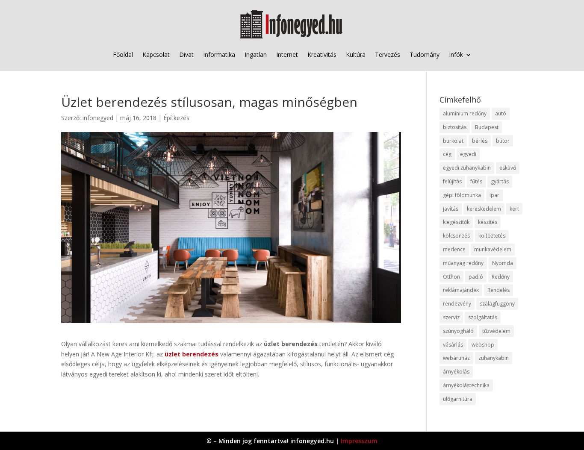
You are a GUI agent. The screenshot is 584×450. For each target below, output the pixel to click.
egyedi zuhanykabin (467, 167)
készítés (487, 222)
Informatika (219, 54)
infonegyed (98, 118)
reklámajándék (461, 290)
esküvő (507, 167)
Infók (456, 54)
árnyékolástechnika (466, 385)
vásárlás (453, 344)
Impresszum (359, 441)
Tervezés (387, 54)
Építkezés (176, 118)
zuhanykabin (493, 358)
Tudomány (424, 54)
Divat (186, 54)
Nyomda (502, 263)
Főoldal (123, 54)
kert (514, 208)
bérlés (479, 140)
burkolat (453, 140)
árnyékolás (456, 371)
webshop (483, 344)
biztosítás (454, 127)
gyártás (500, 181)
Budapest (486, 127)
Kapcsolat (156, 54)
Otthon (451, 276)
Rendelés (498, 290)
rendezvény (457, 303)
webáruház (456, 358)
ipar (494, 195)
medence (454, 249)
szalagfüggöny (497, 303)
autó (500, 113)
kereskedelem (484, 208)
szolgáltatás (482, 317)
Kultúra (356, 54)
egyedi (468, 154)
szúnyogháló (458, 331)
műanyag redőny (463, 263)
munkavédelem (492, 249)
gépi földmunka (462, 195)
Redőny (501, 276)
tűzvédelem (496, 331)
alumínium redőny (465, 113)
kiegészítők (456, 222)
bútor (503, 140)
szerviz (451, 317)
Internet (287, 54)
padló (476, 276)
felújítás (452, 181)
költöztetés (491, 235)
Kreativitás (321, 54)
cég (447, 154)
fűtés (476, 181)
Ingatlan (256, 54)
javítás (450, 208)
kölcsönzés (456, 235)
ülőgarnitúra (457, 399)
